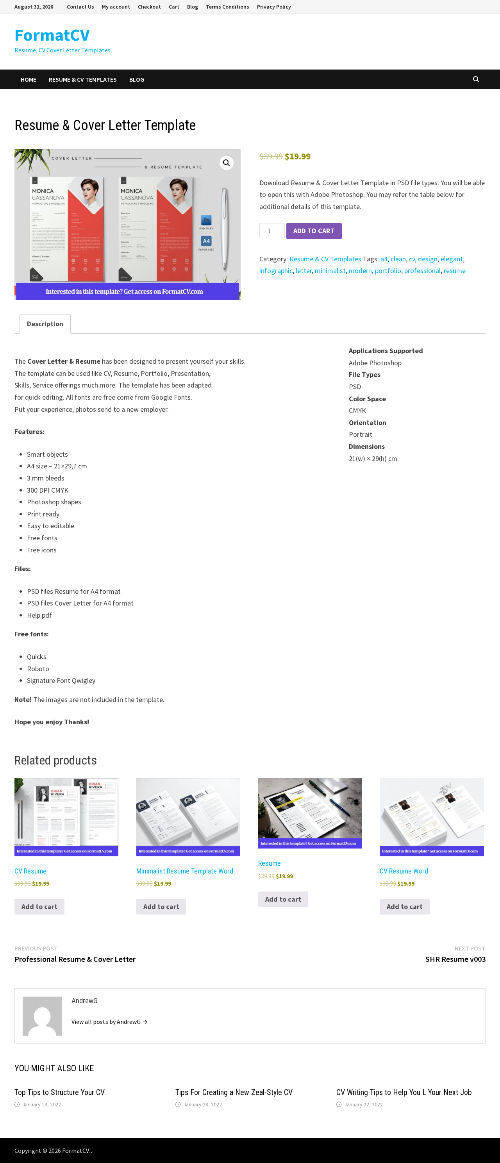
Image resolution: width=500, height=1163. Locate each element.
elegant (452, 258)
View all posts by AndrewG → (109, 1021)
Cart (174, 6)
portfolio (388, 270)
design (428, 258)
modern (360, 270)
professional (422, 270)
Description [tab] (45, 323)
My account (116, 6)
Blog (192, 6)
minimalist (330, 270)
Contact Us (80, 6)
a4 (384, 258)
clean (398, 258)
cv (412, 258)
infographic (276, 270)
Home (28, 79)
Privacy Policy (274, 6)
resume (455, 270)
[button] (227, 163)
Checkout (149, 6)
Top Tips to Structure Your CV (59, 1092)
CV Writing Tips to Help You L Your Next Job (404, 1092)
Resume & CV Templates (83, 79)
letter (304, 270)
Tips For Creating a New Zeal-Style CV (234, 1092)
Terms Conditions (227, 6)
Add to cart (314, 230)
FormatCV (51, 34)
